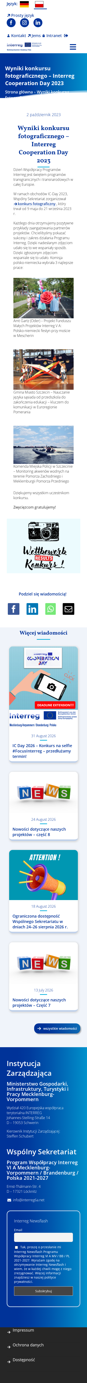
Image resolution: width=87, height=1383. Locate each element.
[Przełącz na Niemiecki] (25, 4)
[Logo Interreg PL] (24, 44)
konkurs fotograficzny (36, 203)
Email (18, 1230)
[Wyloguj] (66, 32)
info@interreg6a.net (28, 1199)
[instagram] (24, 22)
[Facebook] (14, 609)
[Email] (68, 609)
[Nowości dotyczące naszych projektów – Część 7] (43, 963)
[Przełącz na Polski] (40, 4)
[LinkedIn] (32, 609)
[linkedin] (37, 22)
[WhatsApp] (50, 609)
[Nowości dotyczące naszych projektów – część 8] (43, 792)
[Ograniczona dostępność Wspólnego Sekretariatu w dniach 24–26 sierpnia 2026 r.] (43, 875)
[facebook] (11, 22)
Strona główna (19, 92)
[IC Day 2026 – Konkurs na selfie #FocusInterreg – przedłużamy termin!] (43, 688)
